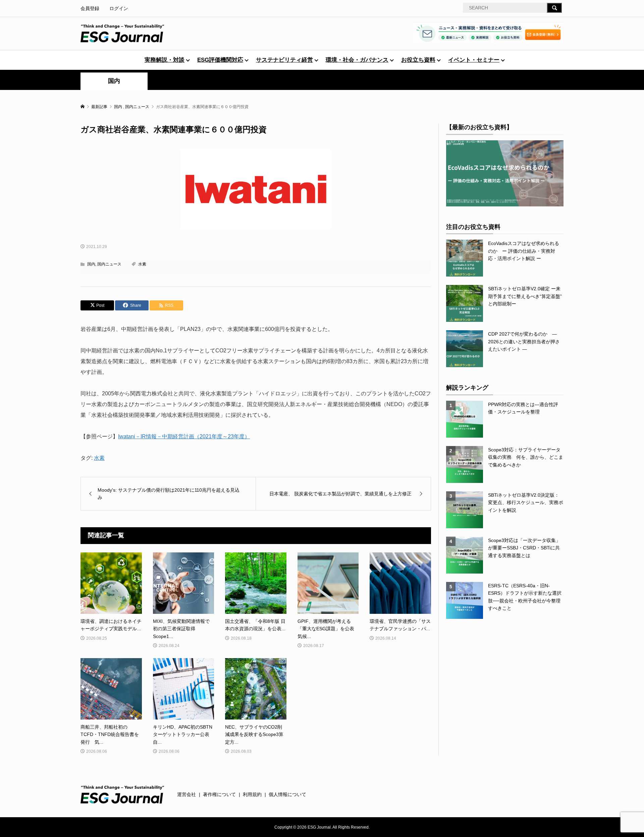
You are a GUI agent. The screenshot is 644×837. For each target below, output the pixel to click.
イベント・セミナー (473, 60)
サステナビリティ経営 (284, 60)
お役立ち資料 (418, 60)
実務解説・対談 (164, 60)
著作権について (219, 794)
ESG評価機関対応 (220, 60)
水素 (142, 264)
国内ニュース (109, 264)
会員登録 (89, 8)
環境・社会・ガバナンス (357, 60)
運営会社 (186, 794)
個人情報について (287, 794)
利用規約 (252, 794)
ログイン (118, 8)
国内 (114, 81)
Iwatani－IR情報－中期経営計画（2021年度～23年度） (184, 436)
